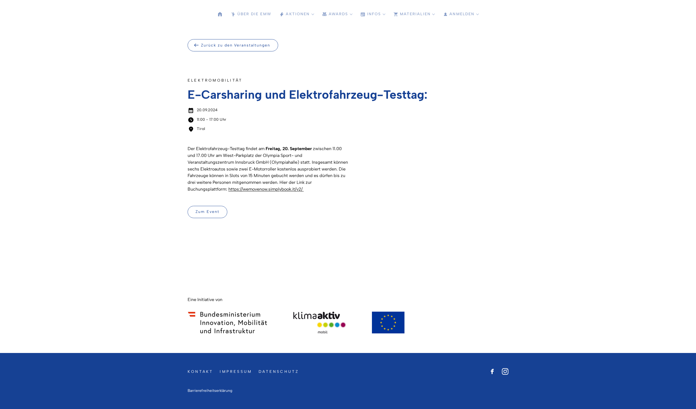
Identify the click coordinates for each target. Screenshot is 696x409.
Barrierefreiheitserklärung (210, 390)
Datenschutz (279, 371)
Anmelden (461, 14)
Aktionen (298, 14)
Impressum (236, 371)
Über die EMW (254, 14)
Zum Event (207, 211)
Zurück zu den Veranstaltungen (235, 45)
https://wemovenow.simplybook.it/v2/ (266, 189)
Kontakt (200, 371)
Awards (338, 14)
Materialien (415, 14)
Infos (374, 14)
